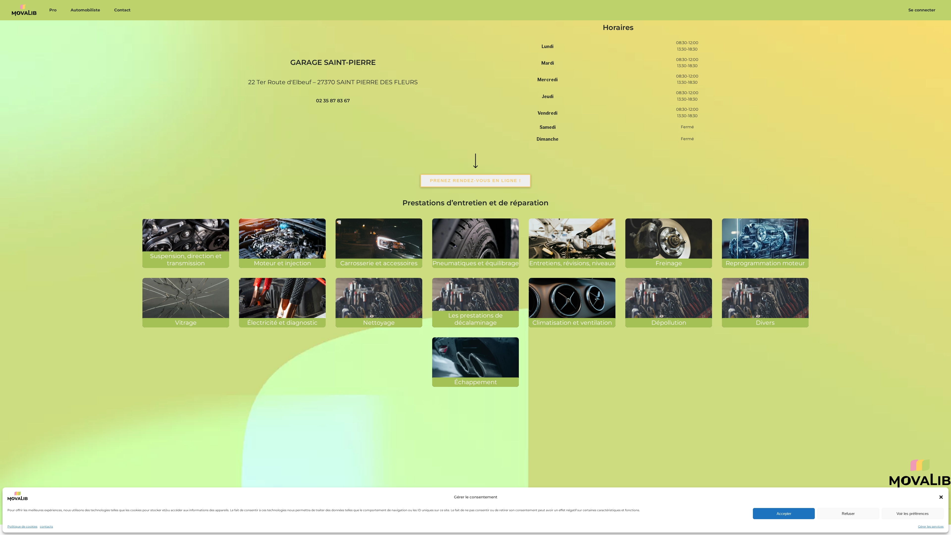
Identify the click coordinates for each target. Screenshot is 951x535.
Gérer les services (931, 526)
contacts (46, 526)
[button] (941, 497)
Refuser (848, 513)
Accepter (784, 513)
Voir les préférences (913, 513)
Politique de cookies (22, 526)
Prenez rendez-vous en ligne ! (475, 180)
